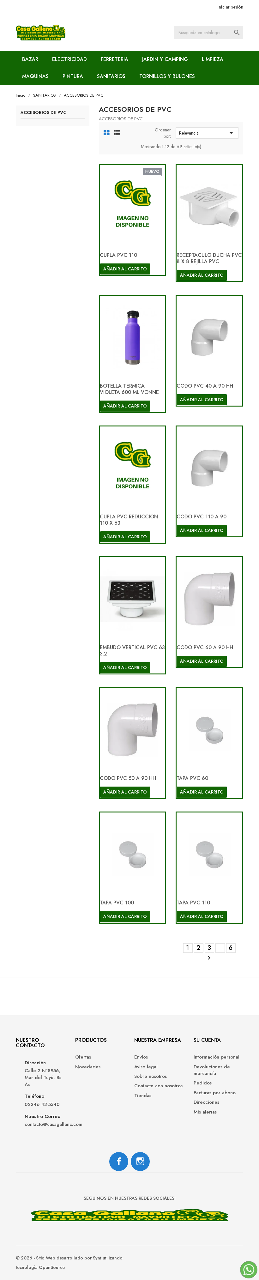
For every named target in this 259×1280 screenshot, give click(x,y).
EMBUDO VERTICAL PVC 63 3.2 (132, 650)
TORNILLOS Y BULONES (167, 76)
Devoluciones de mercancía (212, 1070)
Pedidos (203, 1083)
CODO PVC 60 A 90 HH (205, 647)
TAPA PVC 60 (192, 778)
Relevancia (207, 133)
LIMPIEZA (212, 59)
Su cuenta (207, 1040)
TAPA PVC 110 (193, 902)
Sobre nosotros (150, 1076)
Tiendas (142, 1095)
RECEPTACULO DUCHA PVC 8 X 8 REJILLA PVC (209, 258)
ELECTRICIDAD (69, 59)
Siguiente (209, 958)
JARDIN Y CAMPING (165, 59)
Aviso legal (146, 1067)
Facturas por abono (215, 1093)
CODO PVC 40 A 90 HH (205, 385)
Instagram (140, 1161)
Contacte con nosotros (158, 1086)
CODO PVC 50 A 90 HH (128, 778)
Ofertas (83, 1057)
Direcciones (206, 1102)
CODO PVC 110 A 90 (201, 516)
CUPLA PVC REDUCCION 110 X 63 (129, 520)
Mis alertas (205, 1112)
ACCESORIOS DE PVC (43, 113)
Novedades (87, 1067)
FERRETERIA (114, 59)
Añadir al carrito (125, 269)
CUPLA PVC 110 (118, 255)
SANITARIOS (111, 76)
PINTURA (73, 76)
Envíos (141, 1057)
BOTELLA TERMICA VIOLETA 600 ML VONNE (129, 389)
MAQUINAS (35, 76)
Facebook (118, 1161)
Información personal (216, 1057)
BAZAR (30, 59)
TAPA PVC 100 (117, 902)
